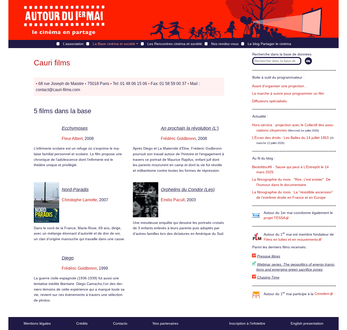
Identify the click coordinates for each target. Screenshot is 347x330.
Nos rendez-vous (225, 44)
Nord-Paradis (75, 189)
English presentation (307, 323)
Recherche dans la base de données (281, 54)
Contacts (120, 323)
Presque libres (268, 256)
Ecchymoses (75, 128)
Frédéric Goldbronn (178, 138)
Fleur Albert (72, 138)
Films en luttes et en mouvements (291, 239)
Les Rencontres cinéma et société (174, 44)
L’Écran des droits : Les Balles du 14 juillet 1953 (290, 138)
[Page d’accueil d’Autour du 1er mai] (64, 20)
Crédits (82, 323)
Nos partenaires (165, 323)
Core (321, 294)
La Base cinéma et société (114, 44)
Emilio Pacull (173, 200)
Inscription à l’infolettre (247, 323)
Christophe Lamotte (79, 200)
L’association (73, 44)
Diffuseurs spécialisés (269, 101)
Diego (68, 258)
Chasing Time (268, 277)
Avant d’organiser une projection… (280, 86)
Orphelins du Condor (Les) (188, 189)
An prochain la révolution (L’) (190, 128)
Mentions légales (37, 323)
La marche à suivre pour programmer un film (288, 93)
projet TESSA (274, 218)
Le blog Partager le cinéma (269, 44)
